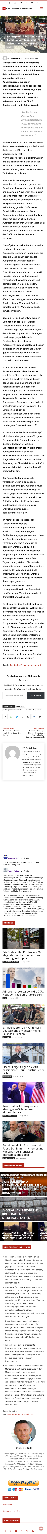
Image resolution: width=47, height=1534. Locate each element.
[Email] (28, 716)
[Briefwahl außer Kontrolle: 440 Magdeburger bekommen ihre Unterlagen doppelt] (23, 938)
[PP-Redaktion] (5, 58)
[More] (39, 716)
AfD (4, 998)
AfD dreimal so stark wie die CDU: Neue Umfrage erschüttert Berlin (23, 993)
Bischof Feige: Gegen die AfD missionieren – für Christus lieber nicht (23, 1070)
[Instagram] (9, 3)
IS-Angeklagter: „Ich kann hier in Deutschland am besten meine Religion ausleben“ (22, 1031)
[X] (5, 716)
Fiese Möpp (7, 1076)
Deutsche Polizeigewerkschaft (25, 665)
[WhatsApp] (10, 716)
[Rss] (37, 3)
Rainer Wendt (29, 710)
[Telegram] (16, 716)
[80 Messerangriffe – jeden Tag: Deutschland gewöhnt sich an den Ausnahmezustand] (19, 1233)
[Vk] (32, 3)
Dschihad (6, 1037)
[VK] (33, 716)
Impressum (7, 1505)
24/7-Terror (7, 1206)
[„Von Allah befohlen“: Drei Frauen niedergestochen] (23, 1212)
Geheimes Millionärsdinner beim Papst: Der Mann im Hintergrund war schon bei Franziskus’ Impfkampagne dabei (23, 1150)
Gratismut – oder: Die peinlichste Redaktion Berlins (12, 733)
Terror (38, 710)
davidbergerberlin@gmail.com (20, 1414)
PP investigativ (9, 1158)
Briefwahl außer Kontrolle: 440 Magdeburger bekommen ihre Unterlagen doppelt (22, 955)
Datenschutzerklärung (12, 1511)
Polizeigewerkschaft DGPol (13, 710)
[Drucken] (22, 716)
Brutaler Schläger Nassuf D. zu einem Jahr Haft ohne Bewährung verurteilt (35, 734)
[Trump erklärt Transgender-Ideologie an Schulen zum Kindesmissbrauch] (23, 1092)
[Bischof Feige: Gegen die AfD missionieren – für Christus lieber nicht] (23, 1053)
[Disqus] (23, 818)
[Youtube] (21, 3)
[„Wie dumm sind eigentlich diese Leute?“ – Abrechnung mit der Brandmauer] (23, 1192)
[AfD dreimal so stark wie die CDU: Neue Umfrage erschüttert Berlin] (23, 978)
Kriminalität (20, 706)
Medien (5, 1178)
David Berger (23, 1447)
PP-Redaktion (16, 58)
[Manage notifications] (41, 1529)
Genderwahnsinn (9, 1116)
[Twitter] (15, 3)
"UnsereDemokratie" (10, 962)
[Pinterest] (26, 3)
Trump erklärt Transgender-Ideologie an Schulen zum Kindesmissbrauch (20, 1109)
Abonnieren (35, 695)
